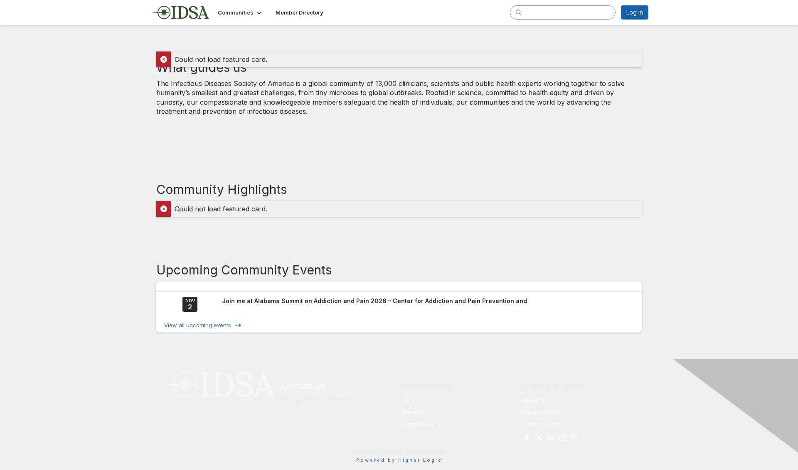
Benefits (413, 412)
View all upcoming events (197, 325)
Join (408, 399)
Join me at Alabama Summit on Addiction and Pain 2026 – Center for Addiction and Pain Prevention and (374, 300)
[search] (518, 12)
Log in (634, 12)
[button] (240, 12)
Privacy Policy (541, 412)
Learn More (418, 424)
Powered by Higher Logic (399, 460)
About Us (534, 399)
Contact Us (304, 386)
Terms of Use (540, 424)
